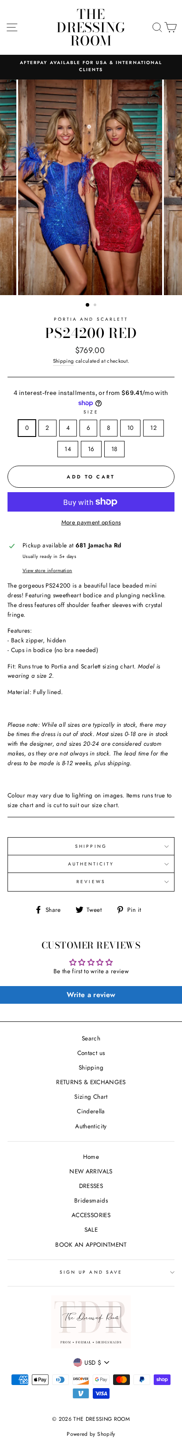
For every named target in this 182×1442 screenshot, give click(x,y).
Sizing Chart (90, 1096)
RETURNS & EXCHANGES (90, 1082)
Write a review (91, 995)
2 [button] (96, 306)
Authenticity (90, 1126)
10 (130, 427)
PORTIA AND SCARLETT (91, 319)
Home (91, 1156)
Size (90, 412)
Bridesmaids (91, 1200)
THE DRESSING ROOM (91, 27)
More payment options (91, 522)
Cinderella (91, 1111)
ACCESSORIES (91, 1215)
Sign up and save (91, 1272)
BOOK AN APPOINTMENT (90, 1244)
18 (114, 448)
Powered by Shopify (91, 1434)
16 (91, 448)
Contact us (91, 1052)
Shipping (63, 360)
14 (67, 448)
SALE (91, 1229)
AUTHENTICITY (91, 864)
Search (91, 1038)
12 (153, 427)
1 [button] (88, 305)
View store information (47, 570)
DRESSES (91, 1185)
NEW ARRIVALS (90, 1171)
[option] (91, 66)
